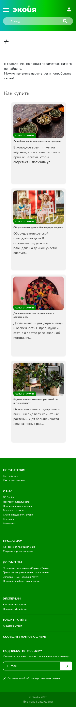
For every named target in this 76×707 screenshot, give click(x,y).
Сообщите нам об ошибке (24, 637)
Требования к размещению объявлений (26, 572)
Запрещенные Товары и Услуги (21, 577)
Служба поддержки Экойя (18, 514)
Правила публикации (15, 609)
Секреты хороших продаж (18, 551)
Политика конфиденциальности (21, 581)
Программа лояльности (16, 501)
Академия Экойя (12, 625)
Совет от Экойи (24, 135)
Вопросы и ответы (13, 510)
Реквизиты (9, 523)
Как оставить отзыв (14, 480)
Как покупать (10, 476)
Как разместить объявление (19, 546)
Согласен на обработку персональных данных (33, 678)
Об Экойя (8, 497)
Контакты (8, 519)
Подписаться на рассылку (17, 506)
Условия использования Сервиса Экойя (25, 568)
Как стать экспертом (14, 604)
